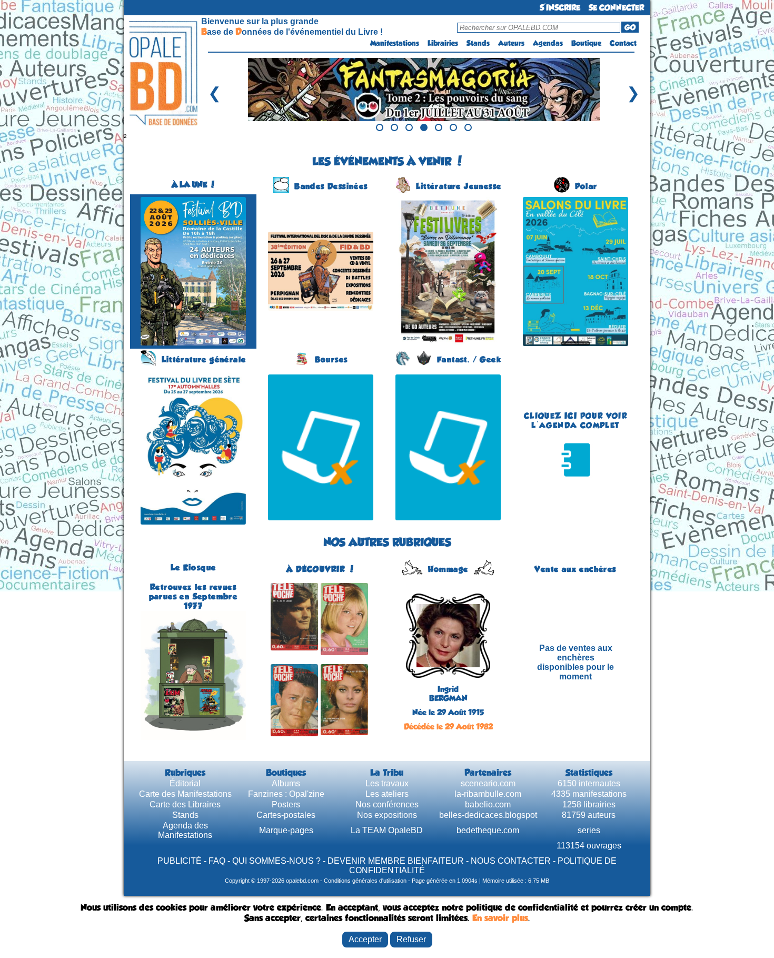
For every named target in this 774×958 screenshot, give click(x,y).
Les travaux (387, 783)
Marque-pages (286, 830)
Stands (478, 43)
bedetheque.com (488, 830)
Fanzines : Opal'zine (286, 793)
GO (630, 27)
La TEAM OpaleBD (387, 830)
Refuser (411, 939)
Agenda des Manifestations (185, 830)
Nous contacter (511, 860)
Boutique (586, 43)
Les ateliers (387, 793)
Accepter (365, 939)
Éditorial (185, 783)
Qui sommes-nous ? (276, 860)
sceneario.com (488, 783)
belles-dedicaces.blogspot (488, 815)
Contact (623, 43)
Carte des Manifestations (185, 793)
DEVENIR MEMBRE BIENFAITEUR (396, 860)
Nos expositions (387, 815)
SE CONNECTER (616, 7)
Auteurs (511, 43)
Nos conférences (387, 804)
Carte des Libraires (185, 804)
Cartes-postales (285, 815)
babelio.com (488, 804)
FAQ (217, 860)
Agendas (548, 43)
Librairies (443, 43)
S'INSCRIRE (560, 7)
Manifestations (394, 43)
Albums (286, 783)
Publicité (179, 860)
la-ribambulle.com (487, 793)
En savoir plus (500, 918)
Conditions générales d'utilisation (365, 880)
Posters (286, 804)
